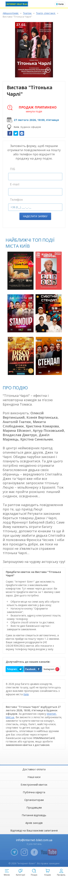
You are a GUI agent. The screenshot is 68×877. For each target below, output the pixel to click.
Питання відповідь (34, 815)
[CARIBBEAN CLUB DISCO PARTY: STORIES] (21, 356)
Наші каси (34, 777)
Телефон (16, 199)
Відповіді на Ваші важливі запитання (34, 830)
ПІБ (12, 169)
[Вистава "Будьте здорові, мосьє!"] (49, 271)
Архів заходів (34, 823)
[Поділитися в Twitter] (15, 133)
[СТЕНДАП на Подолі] (49, 356)
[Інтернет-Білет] (17, 4)
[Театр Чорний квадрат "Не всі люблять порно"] (20, 271)
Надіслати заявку (35, 216)
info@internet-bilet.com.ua (34, 840)
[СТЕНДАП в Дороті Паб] (20, 313)
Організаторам (34, 800)
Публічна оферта (34, 792)
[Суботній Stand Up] (49, 313)
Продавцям (34, 807)
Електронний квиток (34, 784)
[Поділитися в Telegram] (21, 133)
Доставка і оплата (34, 769)
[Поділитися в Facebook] (9, 133)
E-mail (14, 184)
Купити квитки (21, 284)
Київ (26, 694)
